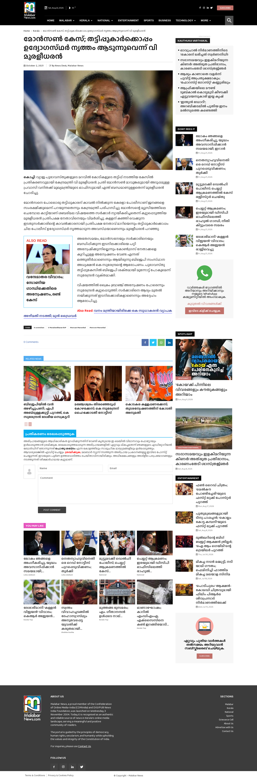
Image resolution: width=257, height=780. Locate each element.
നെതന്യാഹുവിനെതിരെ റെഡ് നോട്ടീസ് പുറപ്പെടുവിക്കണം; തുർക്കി (78, 564)
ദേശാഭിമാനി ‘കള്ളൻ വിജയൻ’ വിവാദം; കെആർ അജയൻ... (40, 611)
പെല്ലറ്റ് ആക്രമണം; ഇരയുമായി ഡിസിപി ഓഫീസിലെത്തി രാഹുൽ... (153, 564)
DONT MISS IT (186, 129)
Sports (149, 20)
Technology (184, 20)
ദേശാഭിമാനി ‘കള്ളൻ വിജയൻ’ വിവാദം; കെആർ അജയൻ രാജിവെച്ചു (212, 243)
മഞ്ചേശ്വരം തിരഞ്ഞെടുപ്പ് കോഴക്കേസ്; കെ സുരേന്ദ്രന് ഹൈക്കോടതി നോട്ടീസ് (96, 408)
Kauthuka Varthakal (188, 447)
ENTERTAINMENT (188, 478)
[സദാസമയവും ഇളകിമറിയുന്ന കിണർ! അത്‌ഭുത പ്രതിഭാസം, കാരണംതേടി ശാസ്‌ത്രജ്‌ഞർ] (204, 428)
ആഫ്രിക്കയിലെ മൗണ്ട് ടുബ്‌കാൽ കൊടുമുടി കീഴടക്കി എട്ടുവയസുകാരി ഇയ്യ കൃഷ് (204, 92)
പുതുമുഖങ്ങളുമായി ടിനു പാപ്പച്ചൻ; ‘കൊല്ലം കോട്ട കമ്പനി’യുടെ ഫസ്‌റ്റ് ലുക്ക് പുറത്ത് (213, 519)
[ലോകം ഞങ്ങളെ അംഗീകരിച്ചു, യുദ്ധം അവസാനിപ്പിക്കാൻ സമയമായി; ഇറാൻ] (42, 543)
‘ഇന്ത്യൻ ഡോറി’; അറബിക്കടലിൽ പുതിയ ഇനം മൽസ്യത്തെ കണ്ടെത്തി (203, 106)
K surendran (39, 327)
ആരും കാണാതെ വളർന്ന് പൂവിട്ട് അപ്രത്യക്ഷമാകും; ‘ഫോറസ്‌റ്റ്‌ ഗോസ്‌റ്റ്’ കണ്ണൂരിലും (205, 78)
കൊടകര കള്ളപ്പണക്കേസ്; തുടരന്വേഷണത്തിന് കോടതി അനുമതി (149, 408)
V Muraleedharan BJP (57, 327)
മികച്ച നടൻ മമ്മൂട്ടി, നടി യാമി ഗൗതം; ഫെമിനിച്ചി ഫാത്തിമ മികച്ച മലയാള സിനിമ (214, 568)
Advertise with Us (224, 727)
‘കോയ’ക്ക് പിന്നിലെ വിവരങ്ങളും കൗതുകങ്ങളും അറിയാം (201, 389)
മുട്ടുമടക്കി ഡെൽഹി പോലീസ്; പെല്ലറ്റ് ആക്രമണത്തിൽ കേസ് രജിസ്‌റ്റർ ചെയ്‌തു (214, 190)
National (104, 20)
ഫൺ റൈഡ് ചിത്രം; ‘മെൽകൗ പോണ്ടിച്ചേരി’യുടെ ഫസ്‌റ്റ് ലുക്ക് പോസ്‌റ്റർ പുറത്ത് (213, 493)
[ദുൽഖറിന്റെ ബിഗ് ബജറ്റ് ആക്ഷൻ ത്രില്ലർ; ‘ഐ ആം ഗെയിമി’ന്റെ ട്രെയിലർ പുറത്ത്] (184, 542)
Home (50, 20)
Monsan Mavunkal (78, 327)
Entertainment (128, 20)
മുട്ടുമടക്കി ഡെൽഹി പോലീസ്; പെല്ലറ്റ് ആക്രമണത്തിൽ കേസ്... (115, 564)
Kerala (85, 20)
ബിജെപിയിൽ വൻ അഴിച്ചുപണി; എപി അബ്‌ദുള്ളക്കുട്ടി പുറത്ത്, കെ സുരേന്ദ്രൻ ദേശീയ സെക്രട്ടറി (47, 410)
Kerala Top (28, 620)
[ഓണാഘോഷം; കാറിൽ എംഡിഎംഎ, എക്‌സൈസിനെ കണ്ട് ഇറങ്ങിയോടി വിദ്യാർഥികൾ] (155, 592)
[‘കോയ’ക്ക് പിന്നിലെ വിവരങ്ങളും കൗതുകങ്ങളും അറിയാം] (204, 359)
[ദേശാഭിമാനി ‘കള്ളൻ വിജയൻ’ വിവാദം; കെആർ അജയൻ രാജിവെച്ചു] (42, 592)
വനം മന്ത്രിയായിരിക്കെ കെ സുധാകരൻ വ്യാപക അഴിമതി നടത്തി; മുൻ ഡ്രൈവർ (98, 313)
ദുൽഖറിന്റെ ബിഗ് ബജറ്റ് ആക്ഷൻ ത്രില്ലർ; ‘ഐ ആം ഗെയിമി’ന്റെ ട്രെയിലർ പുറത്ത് (214, 543)
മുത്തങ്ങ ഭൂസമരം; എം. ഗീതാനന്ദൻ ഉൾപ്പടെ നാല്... (113, 611)
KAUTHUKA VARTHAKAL (193, 40)
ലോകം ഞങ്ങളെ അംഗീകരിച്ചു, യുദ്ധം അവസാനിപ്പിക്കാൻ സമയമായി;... (40, 564)
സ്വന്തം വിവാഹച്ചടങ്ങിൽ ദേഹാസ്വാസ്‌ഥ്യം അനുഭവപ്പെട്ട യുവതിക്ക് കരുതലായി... (75, 618)
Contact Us (84, 746)
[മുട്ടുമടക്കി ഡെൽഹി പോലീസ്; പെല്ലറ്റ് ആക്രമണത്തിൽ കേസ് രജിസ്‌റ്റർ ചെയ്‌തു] (117, 543)
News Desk (61, 65)
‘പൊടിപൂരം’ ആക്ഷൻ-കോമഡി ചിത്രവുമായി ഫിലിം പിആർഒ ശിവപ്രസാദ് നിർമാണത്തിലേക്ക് (213, 594)
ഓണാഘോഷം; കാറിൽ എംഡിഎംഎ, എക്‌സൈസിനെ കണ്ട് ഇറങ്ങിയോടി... (153, 616)
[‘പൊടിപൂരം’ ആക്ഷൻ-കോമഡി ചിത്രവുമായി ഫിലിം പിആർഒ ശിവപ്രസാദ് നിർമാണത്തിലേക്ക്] (184, 590)
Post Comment (52, 510)
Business (165, 20)
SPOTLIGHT (185, 334)
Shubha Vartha (67, 632)
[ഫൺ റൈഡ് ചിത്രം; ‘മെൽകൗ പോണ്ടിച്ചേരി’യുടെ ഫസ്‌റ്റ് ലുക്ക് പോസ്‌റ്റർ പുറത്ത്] (184, 489)
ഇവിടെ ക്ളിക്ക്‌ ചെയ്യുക (204, 311)
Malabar (65, 20)
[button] (229, 20)
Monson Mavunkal (98, 327)
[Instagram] (204, 8)
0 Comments (31, 342)
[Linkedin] (208, 8)
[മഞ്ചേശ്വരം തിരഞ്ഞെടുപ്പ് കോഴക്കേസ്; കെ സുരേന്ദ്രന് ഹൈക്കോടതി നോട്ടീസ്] (98, 383)
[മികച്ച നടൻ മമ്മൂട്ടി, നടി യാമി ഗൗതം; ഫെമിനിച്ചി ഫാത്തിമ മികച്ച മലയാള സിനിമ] (184, 566)
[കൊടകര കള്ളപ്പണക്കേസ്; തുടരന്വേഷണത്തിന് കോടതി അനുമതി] (149, 383)
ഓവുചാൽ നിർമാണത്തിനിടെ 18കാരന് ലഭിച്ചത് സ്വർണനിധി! (204, 52)
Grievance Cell (226, 719)
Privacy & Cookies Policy (61, 775)
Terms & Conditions (35, 775)
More (204, 20)
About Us (228, 723)
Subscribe (225, 7)
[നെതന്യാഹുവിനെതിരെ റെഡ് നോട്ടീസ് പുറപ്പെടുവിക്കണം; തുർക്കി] (79, 543)
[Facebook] (200, 8)
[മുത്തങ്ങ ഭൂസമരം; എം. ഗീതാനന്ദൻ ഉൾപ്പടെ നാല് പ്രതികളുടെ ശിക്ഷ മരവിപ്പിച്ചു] (117, 592)
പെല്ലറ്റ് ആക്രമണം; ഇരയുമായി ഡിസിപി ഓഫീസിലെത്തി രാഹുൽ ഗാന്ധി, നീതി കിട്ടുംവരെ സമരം (213, 217)
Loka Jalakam (29, 575)
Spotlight (183, 378)
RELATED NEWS (33, 358)
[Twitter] (211, 8)
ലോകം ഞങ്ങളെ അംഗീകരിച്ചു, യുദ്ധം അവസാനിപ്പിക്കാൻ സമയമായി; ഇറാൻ (212, 142)
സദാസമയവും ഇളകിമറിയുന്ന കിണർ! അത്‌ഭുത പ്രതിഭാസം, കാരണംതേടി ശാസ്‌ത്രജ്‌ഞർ (204, 64)
